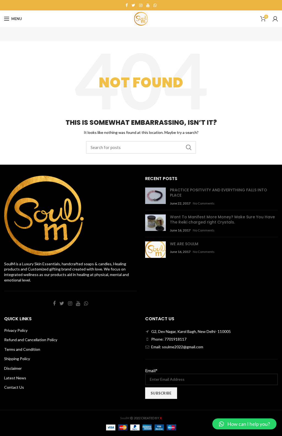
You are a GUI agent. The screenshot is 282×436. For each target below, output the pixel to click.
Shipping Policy (17, 358)
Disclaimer (13, 368)
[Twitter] (133, 5)
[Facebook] (127, 5)
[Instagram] (140, 5)
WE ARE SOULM (184, 244)
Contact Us (14, 387)
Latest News (15, 378)
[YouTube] (147, 5)
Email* (151, 370)
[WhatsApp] (155, 5)
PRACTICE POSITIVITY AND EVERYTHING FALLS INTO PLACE (218, 192)
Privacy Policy (16, 330)
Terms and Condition (22, 349)
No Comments (204, 203)
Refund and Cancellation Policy (30, 339)
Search (189, 147)
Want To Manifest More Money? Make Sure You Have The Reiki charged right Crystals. (222, 219)
